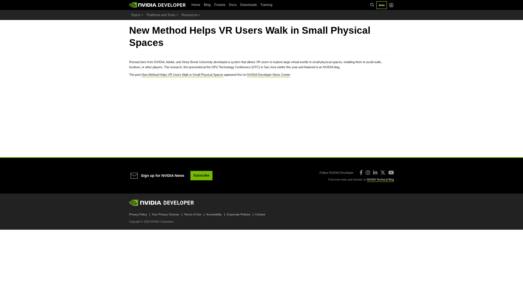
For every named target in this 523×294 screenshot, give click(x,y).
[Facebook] (361, 172)
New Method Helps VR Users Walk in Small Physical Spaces (182, 74)
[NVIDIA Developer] (157, 5)
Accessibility (214, 214)
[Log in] (391, 5)
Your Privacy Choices (165, 214)
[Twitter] (382, 172)
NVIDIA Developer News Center (268, 74)
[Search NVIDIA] (372, 4)
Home (195, 5)
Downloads (248, 5)
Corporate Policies (238, 214)
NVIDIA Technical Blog (380, 179)
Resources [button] (189, 15)
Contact (260, 214)
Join (382, 5)
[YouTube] (391, 172)
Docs (233, 5)
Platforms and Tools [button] (161, 15)
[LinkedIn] (375, 172)
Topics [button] (135, 15)
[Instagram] (368, 172)
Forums (219, 5)
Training (266, 5)
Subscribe (201, 175)
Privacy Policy (138, 214)
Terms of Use (192, 214)
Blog (207, 5)
